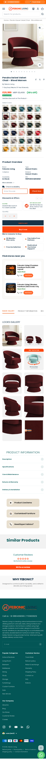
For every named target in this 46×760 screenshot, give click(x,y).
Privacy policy (18, 749)
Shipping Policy (30, 672)
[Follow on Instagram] (4, 727)
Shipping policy (7, 752)
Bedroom (5, 665)
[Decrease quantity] (5, 216)
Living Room (6, 661)
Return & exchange (32, 665)
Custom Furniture (8, 686)
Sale (4, 690)
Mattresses (6, 668)
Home (6, 20)
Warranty (28, 668)
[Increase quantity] (14, 216)
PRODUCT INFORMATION (27, 311)
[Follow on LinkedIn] (22, 727)
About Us (5, 705)
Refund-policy (30, 661)
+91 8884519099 (12, 2)
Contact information (21, 752)
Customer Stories (8, 716)
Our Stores (6, 712)
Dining (4, 672)
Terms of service (30, 749)
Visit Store (28, 275)
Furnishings (6, 683)
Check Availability (13, 187)
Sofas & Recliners (8, 657)
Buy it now (23, 230)
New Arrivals (6, 694)
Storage (5, 679)
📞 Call (19, 275)
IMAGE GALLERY (8, 311)
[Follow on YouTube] (16, 727)
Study (4, 675)
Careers (5, 719)
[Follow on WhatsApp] (28, 727)
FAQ (26, 679)
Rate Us (28, 683)
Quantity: (5, 212)
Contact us (29, 675)
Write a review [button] (23, 567)
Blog (4, 709)
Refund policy (6, 749)
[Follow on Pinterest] (10, 727)
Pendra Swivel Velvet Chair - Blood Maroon (26, 20)
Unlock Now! (33, 98)
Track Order (35, 2)
